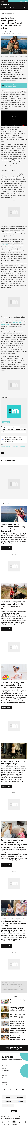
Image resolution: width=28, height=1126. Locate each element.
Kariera (4, 1068)
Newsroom (4, 1077)
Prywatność (5, 1080)
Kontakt (4, 1073)
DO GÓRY (13, 1111)
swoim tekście (5, 245)
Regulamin (4, 1082)
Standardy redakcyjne (7, 1084)
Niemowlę (12, 8)
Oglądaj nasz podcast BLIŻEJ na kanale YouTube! (13, 125)
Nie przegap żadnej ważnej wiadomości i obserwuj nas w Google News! (13, 439)
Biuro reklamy (5, 1065)
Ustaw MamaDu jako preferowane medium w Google (15, 86)
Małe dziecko (19, 8)
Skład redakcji (5, 1070)
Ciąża (6, 8)
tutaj (8, 991)
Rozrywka (4, 1075)
